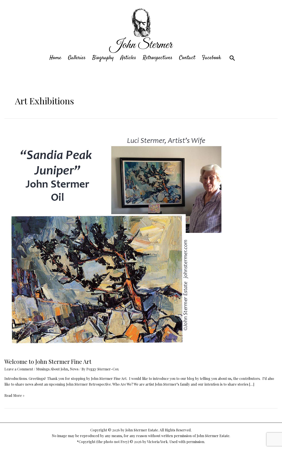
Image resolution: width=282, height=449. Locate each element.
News (74, 369)
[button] (232, 58)
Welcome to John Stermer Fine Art (47, 361)
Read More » (14, 395)
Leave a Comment (18, 369)
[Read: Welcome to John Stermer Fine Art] (117, 239)
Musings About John (52, 369)
